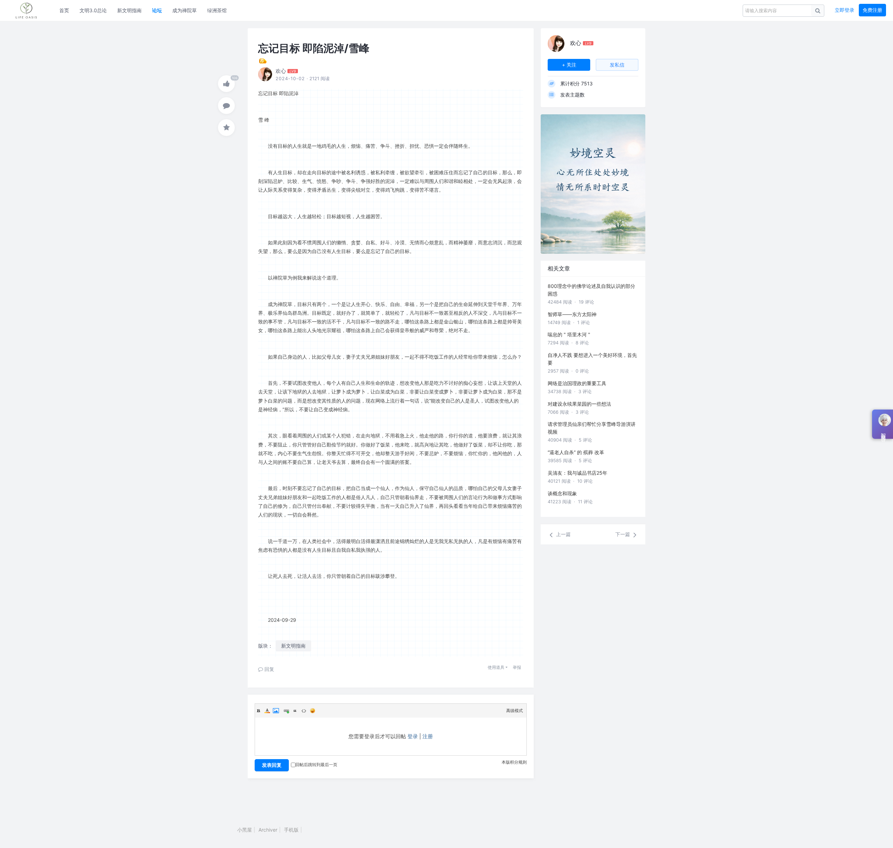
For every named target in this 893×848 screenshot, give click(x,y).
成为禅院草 (184, 10)
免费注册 (872, 10)
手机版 (291, 830)
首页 (64, 10)
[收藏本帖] (226, 127)
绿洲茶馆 (217, 10)
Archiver (267, 830)
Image (275, 710)
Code (303, 710)
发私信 (617, 65)
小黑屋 (244, 830)
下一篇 (623, 534)
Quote (295, 710)
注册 (427, 736)
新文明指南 (129, 10)
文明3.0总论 (93, 10)
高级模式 (514, 710)
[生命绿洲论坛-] (29, 10)
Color (267, 710)
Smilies (312, 710)
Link (286, 710)
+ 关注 (569, 65)
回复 (268, 669)
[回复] (226, 105)
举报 (517, 667)
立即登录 (844, 10)
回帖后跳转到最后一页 (316, 764)
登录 (412, 736)
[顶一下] (226, 83)
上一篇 (563, 534)
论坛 (157, 10)
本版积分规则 (514, 762)
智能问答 (883, 432)
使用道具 (496, 667)
